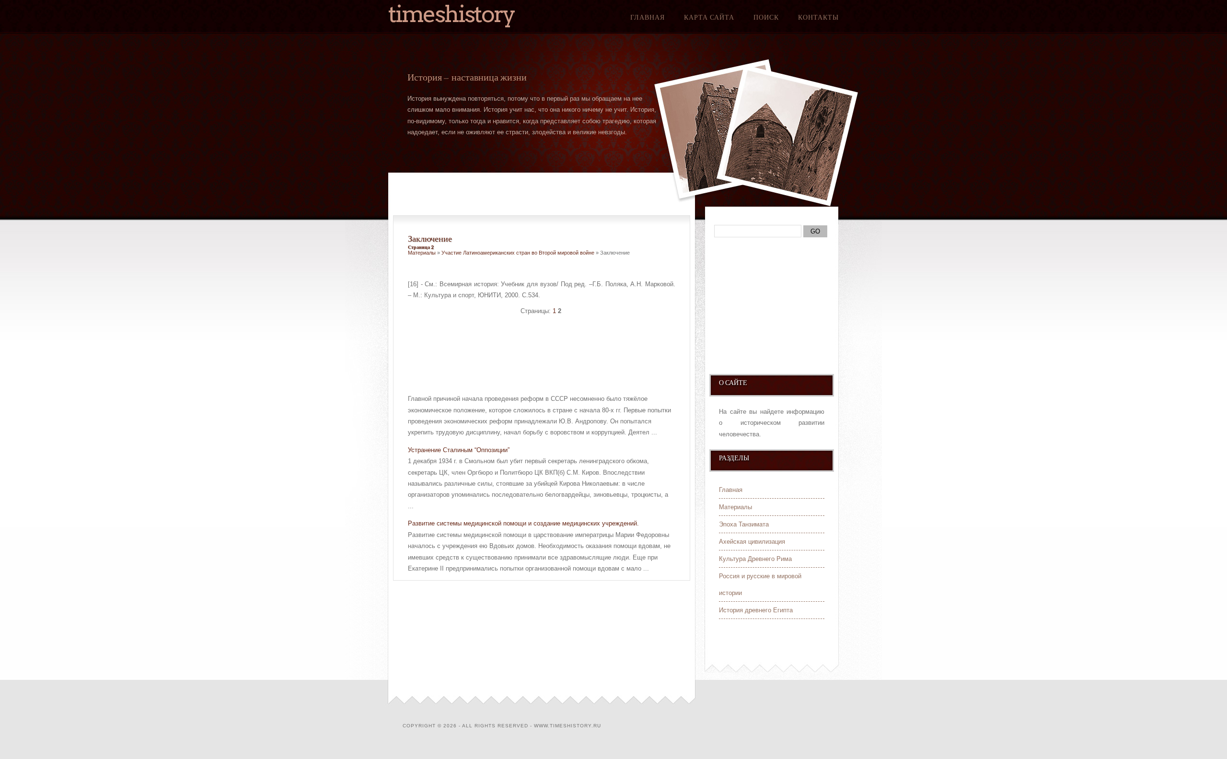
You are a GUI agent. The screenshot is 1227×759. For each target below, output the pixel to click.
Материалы (422, 253)
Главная (647, 17)
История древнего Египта (756, 610)
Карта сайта (709, 17)
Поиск (766, 17)
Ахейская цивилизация (752, 541)
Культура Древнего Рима (755, 558)
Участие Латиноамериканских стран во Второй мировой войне (517, 253)
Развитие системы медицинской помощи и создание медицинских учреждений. (523, 523)
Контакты (818, 17)
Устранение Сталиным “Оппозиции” (458, 450)
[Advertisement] (520, 350)
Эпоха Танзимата (744, 524)
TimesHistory (451, 14)
